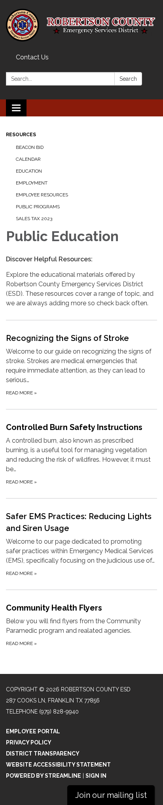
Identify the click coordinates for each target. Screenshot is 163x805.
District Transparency (43, 753)
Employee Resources (42, 195)
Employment (31, 183)
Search (128, 79)
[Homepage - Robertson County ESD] (81, 25)
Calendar (28, 159)
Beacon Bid (30, 147)
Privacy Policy (28, 742)
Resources (21, 134)
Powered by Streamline (43, 776)
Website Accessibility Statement (58, 764)
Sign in (95, 776)
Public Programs (38, 206)
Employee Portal (33, 731)
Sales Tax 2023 (34, 218)
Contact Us (32, 57)
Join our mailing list (111, 795)
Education (29, 171)
